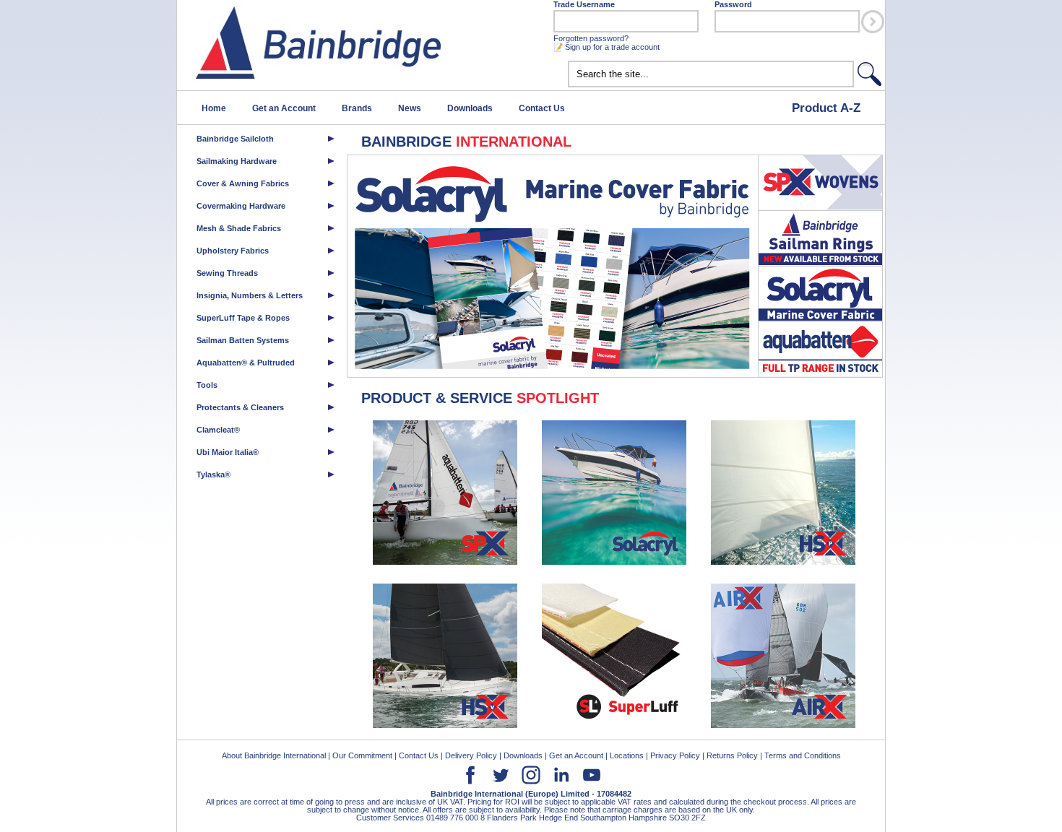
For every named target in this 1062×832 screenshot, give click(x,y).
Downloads (470, 108)
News (409, 108)
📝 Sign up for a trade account (606, 47)
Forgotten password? (591, 38)
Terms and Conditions (802, 755)
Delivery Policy (471, 755)
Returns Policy (732, 755)
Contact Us (542, 108)
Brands (357, 108)
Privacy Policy (675, 755)
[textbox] (711, 74)
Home (214, 108)
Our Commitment (362, 755)
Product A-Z (826, 107)
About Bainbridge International (274, 755)
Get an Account (284, 108)
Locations (627, 755)
